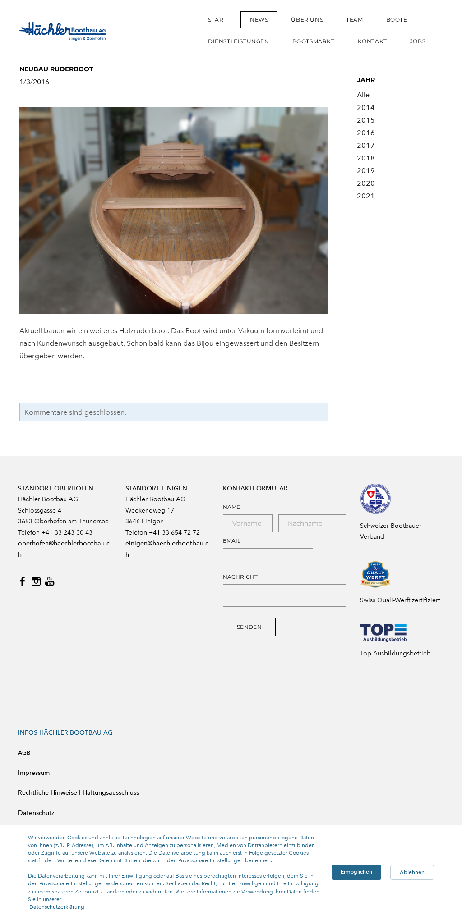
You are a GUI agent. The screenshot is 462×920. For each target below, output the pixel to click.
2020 (366, 183)
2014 (366, 107)
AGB (24, 752)
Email (231, 541)
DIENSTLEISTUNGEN (238, 41)
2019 (366, 170)
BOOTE (396, 19)
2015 (366, 120)
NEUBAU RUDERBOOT (56, 69)
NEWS (259, 19)
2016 (366, 132)
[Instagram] (36, 581)
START (217, 19)
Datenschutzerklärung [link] (56, 907)
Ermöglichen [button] (356, 872)
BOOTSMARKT (313, 41)
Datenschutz (36, 813)
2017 (366, 145)
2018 (366, 158)
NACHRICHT (240, 577)
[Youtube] (49, 581)
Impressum (34, 773)
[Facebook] (22, 581)
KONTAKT (372, 41)
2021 (366, 196)
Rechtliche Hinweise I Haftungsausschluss (78, 792)
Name (231, 507)
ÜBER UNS (307, 19)
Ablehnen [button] (412, 872)
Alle (363, 95)
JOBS (417, 41)
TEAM (354, 19)
